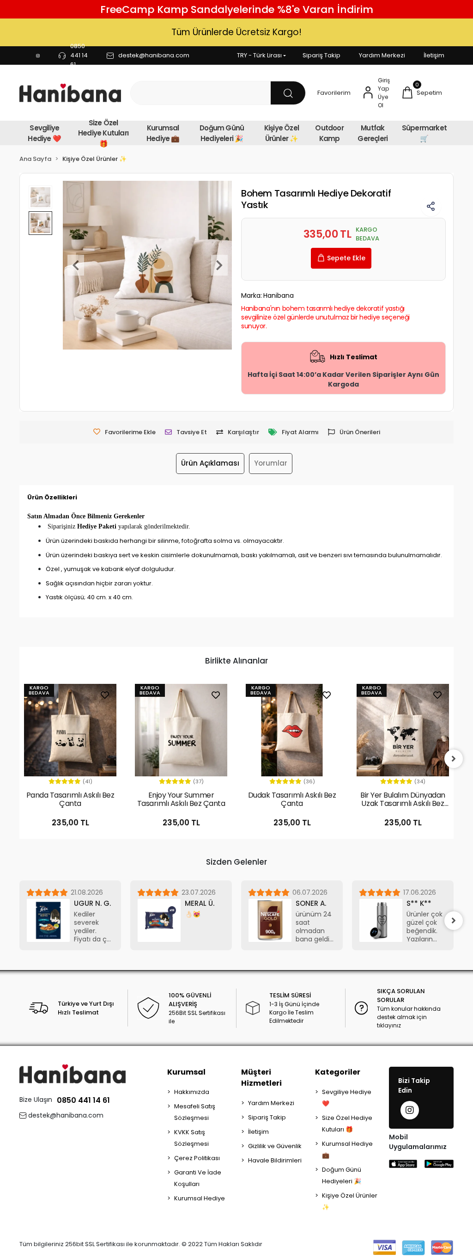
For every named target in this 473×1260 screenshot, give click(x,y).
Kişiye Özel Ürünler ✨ (281, 133)
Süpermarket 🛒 (424, 133)
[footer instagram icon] (409, 1110)
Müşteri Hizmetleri (261, 1077)
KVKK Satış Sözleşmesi (191, 1138)
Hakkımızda (191, 1092)
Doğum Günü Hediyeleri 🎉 (222, 133)
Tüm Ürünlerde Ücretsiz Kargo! (236, 32)
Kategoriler (337, 1072)
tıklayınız (389, 1025)
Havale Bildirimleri (275, 1160)
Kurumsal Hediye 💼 (163, 133)
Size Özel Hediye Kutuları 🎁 (103, 133)
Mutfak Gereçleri (373, 133)
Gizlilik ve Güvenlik (275, 1146)
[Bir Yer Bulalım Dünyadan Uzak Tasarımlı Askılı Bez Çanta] (403, 730)
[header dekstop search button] (288, 92)
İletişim (434, 55)
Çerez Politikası (197, 1158)
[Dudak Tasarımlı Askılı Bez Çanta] (292, 730)
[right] (453, 759)
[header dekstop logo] (70, 93)
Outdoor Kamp (329, 133)
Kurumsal (186, 1072)
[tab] (210, 463)
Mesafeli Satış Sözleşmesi (194, 1112)
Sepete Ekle (346, 258)
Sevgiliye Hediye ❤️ (44, 133)
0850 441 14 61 (83, 1100)
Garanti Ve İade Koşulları (197, 1178)
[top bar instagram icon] (38, 55)
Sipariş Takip (321, 55)
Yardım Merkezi (382, 55)
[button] (421, 93)
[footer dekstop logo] (72, 1073)
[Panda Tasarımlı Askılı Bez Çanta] (70, 730)
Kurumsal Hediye (199, 1198)
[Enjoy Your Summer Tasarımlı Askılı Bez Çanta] (181, 730)
